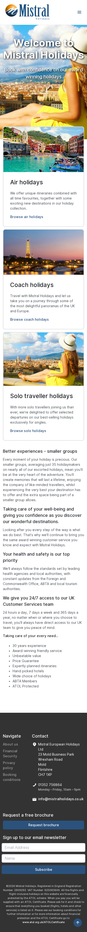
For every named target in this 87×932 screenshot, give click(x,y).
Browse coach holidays (29, 319)
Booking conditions (12, 777)
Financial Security (10, 753)
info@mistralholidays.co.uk (61, 799)
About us (10, 744)
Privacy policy (9, 765)
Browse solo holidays (28, 431)
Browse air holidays (26, 217)
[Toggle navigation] (79, 12)
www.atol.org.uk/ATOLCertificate (43, 922)
